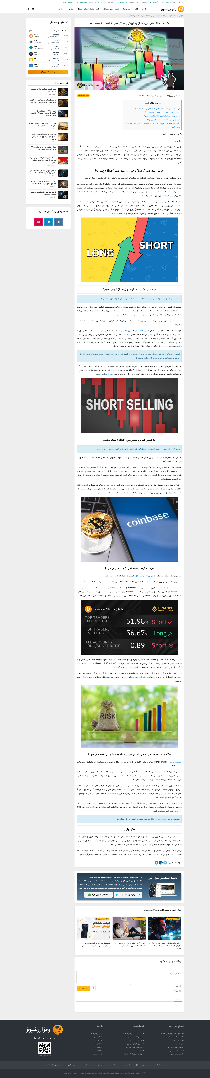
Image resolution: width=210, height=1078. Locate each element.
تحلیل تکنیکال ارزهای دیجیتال (88, 9)
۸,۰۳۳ (178, 2)
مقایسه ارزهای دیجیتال (99, 1064)
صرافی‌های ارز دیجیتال (144, 575)
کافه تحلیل (138, 1050)
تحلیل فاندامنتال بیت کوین (133, 1047)
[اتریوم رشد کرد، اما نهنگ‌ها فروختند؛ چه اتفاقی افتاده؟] (63, 195)
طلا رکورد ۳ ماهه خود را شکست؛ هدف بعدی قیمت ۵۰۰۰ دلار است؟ (42, 124)
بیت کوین (109, 374)
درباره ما (99, 1047)
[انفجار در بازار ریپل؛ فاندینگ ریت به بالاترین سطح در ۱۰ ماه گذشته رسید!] (63, 184)
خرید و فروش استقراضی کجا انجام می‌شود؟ (163, 119)
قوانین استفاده (97, 1054)
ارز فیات (168, 195)
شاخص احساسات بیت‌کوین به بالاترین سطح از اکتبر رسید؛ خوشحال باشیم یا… (42, 101)
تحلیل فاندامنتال (142, 330)
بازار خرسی (161, 201)
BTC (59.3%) (153, 2)
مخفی (146, 103)
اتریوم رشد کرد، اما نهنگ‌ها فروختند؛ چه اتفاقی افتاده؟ (43, 193)
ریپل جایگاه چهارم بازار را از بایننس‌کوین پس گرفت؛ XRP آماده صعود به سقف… (43, 113)
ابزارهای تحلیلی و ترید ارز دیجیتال (171, 1033)
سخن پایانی (175, 127)
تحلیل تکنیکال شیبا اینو (134, 1044)
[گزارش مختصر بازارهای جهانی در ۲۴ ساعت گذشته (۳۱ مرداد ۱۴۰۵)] (63, 150)
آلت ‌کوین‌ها (109, 485)
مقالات (144, 9)
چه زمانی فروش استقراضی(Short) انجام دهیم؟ (162, 116)
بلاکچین (178, 334)
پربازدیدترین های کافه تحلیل (133, 1054)
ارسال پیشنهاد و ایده (95, 1037)
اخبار (136, 9)
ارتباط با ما (98, 1044)
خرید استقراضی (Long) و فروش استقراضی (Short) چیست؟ (157, 108)
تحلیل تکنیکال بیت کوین (134, 1037)
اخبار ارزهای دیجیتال (95, 1033)
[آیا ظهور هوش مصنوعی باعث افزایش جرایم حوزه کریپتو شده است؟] (63, 173)
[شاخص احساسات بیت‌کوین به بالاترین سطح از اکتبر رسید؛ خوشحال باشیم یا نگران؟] (63, 103)
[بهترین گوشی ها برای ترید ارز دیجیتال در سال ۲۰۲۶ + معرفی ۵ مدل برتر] (129, 928)
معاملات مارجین (175, 762)
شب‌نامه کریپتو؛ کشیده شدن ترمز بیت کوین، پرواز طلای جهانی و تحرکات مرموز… (42, 160)
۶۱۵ (137, 2)
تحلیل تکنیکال (126, 330)
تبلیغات (99, 1050)
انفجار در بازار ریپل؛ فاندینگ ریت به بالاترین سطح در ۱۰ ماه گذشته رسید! (43, 182)
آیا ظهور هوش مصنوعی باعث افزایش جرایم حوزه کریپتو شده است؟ (43, 171)
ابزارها (61, 9)
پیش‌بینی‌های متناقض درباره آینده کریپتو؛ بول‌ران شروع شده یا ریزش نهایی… (43, 136)
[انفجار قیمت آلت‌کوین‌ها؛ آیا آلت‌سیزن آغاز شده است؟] (63, 92)
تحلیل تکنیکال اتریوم (135, 1040)
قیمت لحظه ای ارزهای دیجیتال (172, 1037)
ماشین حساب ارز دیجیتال (121, 1064)
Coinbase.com (175, 591)
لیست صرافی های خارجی (54, 1064)
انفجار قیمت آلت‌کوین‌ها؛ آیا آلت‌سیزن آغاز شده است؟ (43, 90)
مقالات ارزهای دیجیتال (83, 95)
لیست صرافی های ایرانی (77, 1064)
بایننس (120, 587)
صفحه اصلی (160, 1064)
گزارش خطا (98, 1040)
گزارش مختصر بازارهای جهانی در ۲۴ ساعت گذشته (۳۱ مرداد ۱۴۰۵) (43, 148)
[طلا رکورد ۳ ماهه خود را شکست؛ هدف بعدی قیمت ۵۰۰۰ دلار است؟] (63, 126)
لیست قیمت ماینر (177, 1054)
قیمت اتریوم (179, 1044)
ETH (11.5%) (164, 2)
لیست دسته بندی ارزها (175, 1047)
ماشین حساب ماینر (176, 1050)
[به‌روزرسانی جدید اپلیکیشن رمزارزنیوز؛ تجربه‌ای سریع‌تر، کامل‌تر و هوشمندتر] (93, 928)
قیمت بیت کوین (177, 1040)
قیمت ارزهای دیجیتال (111, 9)
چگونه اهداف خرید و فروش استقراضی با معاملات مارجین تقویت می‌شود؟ (152, 123)
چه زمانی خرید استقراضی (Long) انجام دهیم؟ (162, 112)
